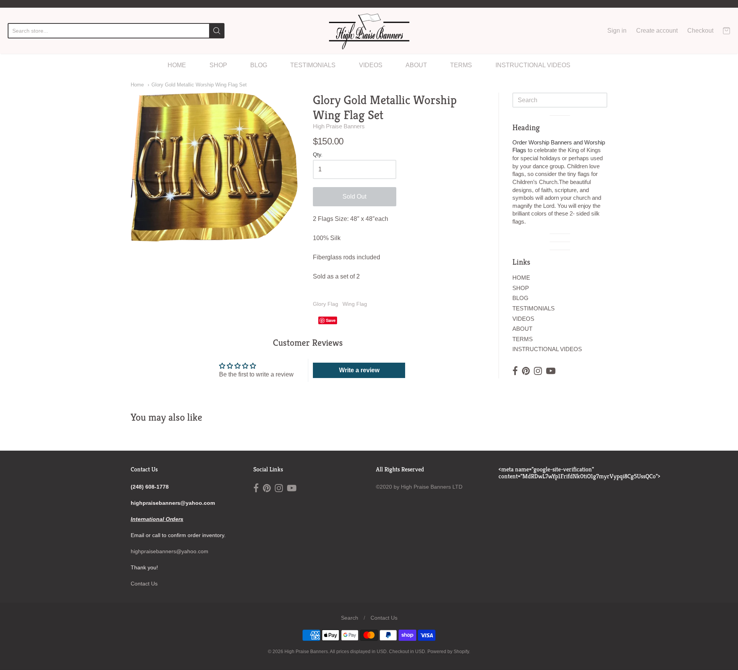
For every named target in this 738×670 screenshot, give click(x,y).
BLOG (258, 65)
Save (331, 320)
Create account (657, 30)
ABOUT (416, 65)
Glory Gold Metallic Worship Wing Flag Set (199, 85)
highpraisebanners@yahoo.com (169, 551)
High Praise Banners (339, 126)
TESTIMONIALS (313, 65)
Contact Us (144, 583)
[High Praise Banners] (369, 31)
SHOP (218, 65)
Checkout (700, 30)
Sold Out (354, 196)
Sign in (617, 30)
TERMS (461, 65)
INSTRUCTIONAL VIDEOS (532, 65)
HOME (177, 65)
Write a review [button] (359, 370)
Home (137, 85)
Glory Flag (325, 304)
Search (349, 618)
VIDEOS (370, 65)
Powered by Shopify (448, 651)
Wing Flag (354, 304)
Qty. (317, 155)
